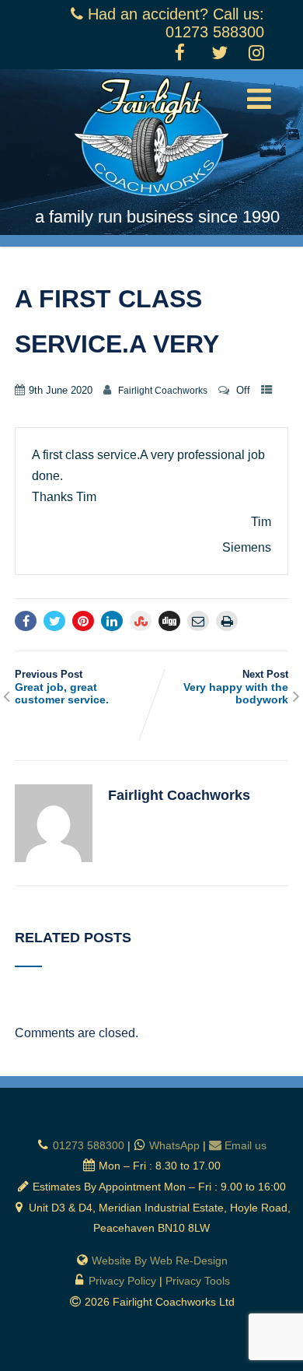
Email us (245, 1145)
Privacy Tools (197, 1281)
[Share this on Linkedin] (112, 621)
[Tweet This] (54, 621)
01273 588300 (88, 1145)
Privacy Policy (122, 1281)
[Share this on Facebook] (26, 621)
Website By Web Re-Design (160, 1260)
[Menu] (259, 99)
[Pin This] (83, 621)
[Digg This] (169, 621)
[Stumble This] (141, 621)
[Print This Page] (227, 621)
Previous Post (62, 687)
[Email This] (198, 621)
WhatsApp (174, 1145)
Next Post (235, 687)
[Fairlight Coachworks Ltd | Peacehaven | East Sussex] (151, 199)
